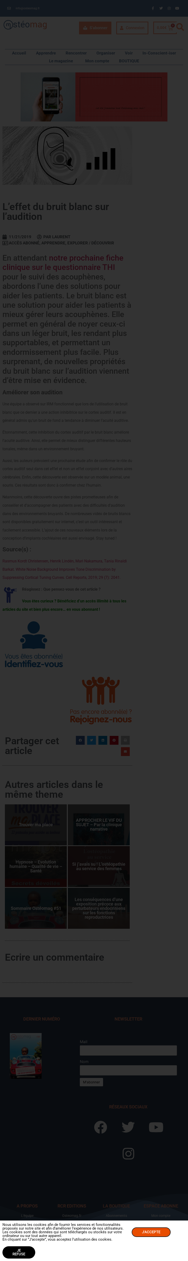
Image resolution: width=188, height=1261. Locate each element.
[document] (94, 630)
